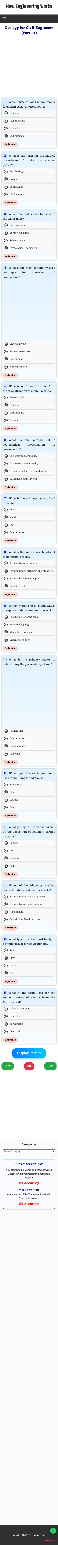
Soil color (12, 753)
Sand (10, 950)
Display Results (29, 1053)
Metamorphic (15, 120)
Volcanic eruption (17, 1008)
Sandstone (13, 784)
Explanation (10, 144)
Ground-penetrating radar (22, 617)
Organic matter (16, 746)
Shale (10, 792)
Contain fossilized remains (22, 919)
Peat (10, 973)
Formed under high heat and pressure (29, 571)
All (29, 1066)
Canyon (11, 843)
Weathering (14, 171)
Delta (10, 850)
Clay (10, 958)
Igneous (12, 113)
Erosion (11, 179)
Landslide (13, 1016)
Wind (10, 517)
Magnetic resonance (19, 632)
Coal (10, 807)
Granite (11, 799)
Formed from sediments (21, 563)
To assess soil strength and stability (27, 471)
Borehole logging (17, 232)
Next (50, 1066)
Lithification (14, 194)
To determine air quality (21, 456)
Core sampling (15, 225)
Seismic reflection (17, 640)
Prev (7, 1066)
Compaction (14, 186)
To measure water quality (22, 463)
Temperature (15, 532)
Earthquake (14, 1024)
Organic (12, 420)
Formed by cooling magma (22, 578)
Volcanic (12, 128)
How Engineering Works (29, 7)
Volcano (12, 858)
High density (14, 912)
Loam (10, 965)
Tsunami (12, 1031)
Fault (10, 865)
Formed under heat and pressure (26, 896)
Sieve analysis (15, 344)
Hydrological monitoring (21, 248)
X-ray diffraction (16, 366)
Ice (9, 524)
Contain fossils (15, 586)
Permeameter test (17, 351)
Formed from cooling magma (24, 904)
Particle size (14, 731)
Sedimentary (14, 136)
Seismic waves (16, 240)
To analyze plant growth (21, 478)
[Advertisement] (29, 65)
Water (11, 509)
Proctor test (13, 359)
